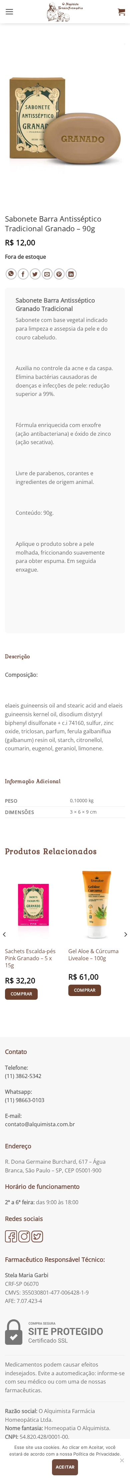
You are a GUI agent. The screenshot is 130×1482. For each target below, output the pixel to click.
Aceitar (65, 1467)
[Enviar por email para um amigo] (47, 273)
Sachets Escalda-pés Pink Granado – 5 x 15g (30, 958)
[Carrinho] (121, 11)
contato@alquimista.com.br (40, 1124)
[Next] (125, 948)
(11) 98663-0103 (24, 1100)
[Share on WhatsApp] (11, 273)
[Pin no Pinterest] (59, 273)
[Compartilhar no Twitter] (35, 273)
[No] (121, 1462)
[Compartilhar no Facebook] (23, 273)
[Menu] (9, 11)
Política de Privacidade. (97, 1454)
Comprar (21, 994)
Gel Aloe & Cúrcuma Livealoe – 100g (93, 955)
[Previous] (4, 948)
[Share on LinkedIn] (71, 273)
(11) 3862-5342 (23, 1076)
